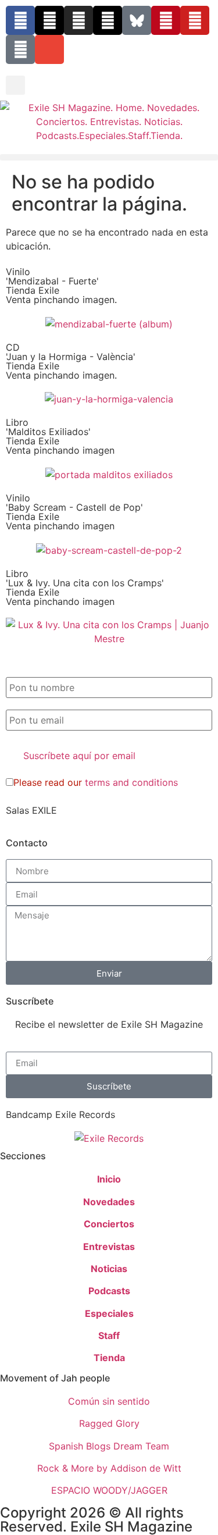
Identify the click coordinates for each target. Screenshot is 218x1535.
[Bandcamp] (20, 49)
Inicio (109, 1179)
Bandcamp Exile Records (60, 1114)
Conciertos (109, 1224)
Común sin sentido (109, 1401)
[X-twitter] (49, 20)
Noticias (109, 1268)
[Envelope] (49, 49)
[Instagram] (78, 20)
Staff (109, 1335)
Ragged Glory (109, 1423)
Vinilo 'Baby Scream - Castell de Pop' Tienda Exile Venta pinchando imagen (74, 512)
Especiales (109, 1313)
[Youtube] (194, 20)
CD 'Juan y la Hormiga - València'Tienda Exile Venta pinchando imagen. (70, 361)
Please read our (95, 782)
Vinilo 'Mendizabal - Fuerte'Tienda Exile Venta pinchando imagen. (61, 285)
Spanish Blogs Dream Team (109, 1446)
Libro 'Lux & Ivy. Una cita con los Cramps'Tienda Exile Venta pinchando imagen (85, 587)
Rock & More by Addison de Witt (109, 1468)
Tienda (109, 1357)
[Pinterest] (165, 20)
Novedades (109, 1202)
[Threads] (107, 20)
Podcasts (109, 1291)
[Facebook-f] (20, 20)
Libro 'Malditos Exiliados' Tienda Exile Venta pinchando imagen (60, 436)
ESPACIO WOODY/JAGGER (109, 1490)
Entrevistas (109, 1246)
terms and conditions (131, 782)
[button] (15, 85)
